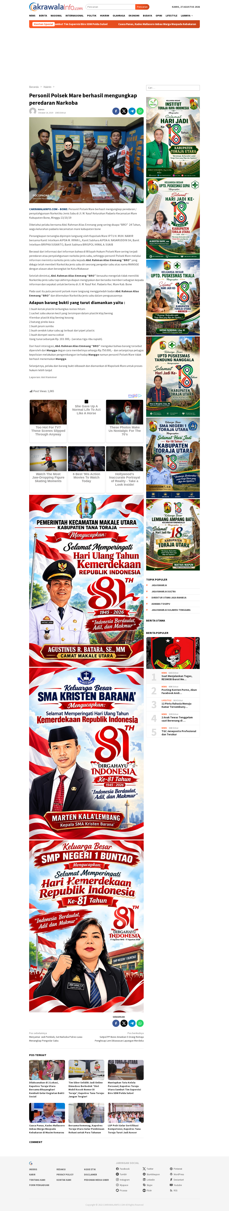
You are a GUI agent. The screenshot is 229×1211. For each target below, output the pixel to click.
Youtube (178, 1185)
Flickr (149, 1190)
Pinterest (178, 1168)
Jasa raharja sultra (164, 591)
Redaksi (61, 1169)
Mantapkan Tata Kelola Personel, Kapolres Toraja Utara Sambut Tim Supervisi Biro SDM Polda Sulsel (124, 1088)
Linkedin (151, 1179)
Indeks (33, 1169)
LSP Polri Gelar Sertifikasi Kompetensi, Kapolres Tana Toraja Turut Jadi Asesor (124, 1129)
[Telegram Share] (132, 111)
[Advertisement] (114, 55)
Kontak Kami (64, 1179)
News (164, 673)
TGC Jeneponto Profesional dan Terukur (179, 732)
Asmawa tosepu (161, 603)
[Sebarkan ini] (116, 111)
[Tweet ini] (124, 111)
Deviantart (179, 1179)
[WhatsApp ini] (140, 111)
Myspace (124, 1185)
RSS (175, 1190)
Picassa (123, 1190)
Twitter (150, 1168)
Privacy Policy (65, 1174)
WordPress (179, 1174)
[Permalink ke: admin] (32, 110)
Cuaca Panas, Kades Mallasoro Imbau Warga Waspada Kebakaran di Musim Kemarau (78, 24)
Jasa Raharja (159, 585)
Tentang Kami (37, 1179)
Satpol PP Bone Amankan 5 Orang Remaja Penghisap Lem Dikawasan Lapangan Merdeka (119, 1037)
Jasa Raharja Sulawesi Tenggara (171, 609)
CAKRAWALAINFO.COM (43, 209)
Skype (149, 1185)
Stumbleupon (153, 1174)
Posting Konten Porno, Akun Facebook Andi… (179, 691)
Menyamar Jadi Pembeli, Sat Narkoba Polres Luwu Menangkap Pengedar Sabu (55, 1037)
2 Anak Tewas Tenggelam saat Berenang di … (177, 719)
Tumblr (123, 1174)
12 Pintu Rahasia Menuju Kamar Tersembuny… (176, 705)
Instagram (125, 1179)
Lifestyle (166, 700)
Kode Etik (90, 1169)
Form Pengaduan (39, 1185)
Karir (32, 1174)
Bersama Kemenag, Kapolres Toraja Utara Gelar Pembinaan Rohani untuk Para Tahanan (86, 1129)
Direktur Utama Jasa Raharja (169, 597)
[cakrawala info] (56, 6)
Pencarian (142, 6)
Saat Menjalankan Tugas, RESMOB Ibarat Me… (177, 677)
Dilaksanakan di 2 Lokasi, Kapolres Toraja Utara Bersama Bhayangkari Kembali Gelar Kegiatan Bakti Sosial (46, 1089)
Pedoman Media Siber (96, 1179)
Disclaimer (90, 1174)
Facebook (125, 1168)
